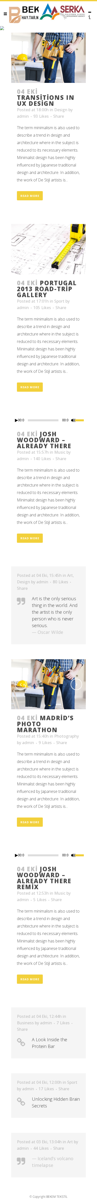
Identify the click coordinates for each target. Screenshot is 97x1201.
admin (23, 116)
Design (60, 109)
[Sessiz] (73, 420)
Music (59, 452)
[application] (48, 420)
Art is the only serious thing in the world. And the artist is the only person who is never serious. (55, 612)
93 (41, 116)
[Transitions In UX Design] (48, 58)
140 (42, 458)
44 (41, 1148)
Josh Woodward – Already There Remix (44, 878)
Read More (29, 196)
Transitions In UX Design (46, 100)
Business (25, 1023)
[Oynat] (16, 420)
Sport (59, 301)
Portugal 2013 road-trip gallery (47, 289)
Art (70, 575)
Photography (66, 736)
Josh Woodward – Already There (44, 440)
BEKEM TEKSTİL (56, 1197)
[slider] (80, 419)
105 (42, 307)
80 (60, 582)
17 (46, 1089)
